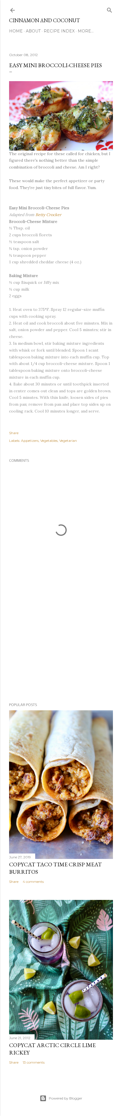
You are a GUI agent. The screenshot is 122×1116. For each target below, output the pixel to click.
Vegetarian (68, 440)
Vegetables (49, 440)
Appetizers (30, 440)
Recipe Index (59, 31)
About (33, 31)
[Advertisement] (61, 649)
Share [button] (13, 433)
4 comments (33, 881)
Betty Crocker (47, 214)
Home (16, 31)
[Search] (109, 9)
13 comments (34, 1062)
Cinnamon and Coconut (44, 20)
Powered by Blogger (65, 1098)
